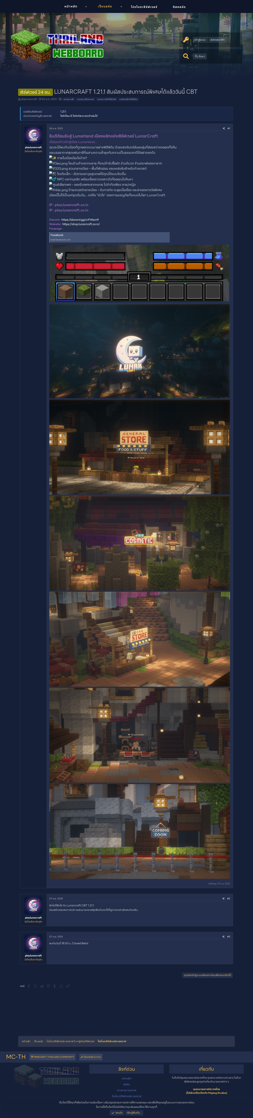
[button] (86, 6)
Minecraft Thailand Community (53, 1057)
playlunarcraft (29, 99)
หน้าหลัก (70, 6)
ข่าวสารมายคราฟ (126, 1090)
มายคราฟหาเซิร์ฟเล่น (128, 99)
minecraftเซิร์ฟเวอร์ (106, 99)
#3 (228, 936)
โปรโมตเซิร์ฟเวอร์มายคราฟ (126, 1096)
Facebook (57, 235)
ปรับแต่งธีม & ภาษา (92, 1057)
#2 (228, 898)
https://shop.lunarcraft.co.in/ (81, 224)
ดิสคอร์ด (179, 7)
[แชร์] (224, 128)
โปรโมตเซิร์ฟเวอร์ (144, 7)
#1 (228, 128)
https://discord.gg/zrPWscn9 (80, 220)
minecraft (69, 99)
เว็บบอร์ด (105, 6)
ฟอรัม (126, 1084)
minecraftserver (85, 99)
